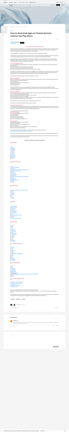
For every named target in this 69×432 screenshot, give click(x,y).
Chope (13, 235)
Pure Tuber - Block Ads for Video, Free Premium (19, 190)
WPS (12, 227)
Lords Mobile (13, 211)
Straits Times (13, 284)
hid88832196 (15, 320)
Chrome (12, 225)
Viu (11, 195)
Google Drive (13, 178)
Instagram (13, 149)
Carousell (13, 250)
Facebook (13, 148)
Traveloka (13, 236)
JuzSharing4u (16, 42)
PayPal (13, 276)
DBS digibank (13, 271)
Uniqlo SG (13, 260)
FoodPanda (13, 229)
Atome (12, 266)
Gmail (12, 166)
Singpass (13, 240)
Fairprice (12, 258)
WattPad (12, 194)
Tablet (21, 2)
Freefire (12, 209)
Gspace (13, 181)
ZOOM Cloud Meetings (15, 167)
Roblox (12, 217)
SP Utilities (13, 241)
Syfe (12, 267)
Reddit (12, 147)
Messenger (13, 155)
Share (3, 32)
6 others (18, 304)
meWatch (13, 198)
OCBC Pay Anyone (14, 272)
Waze (12, 226)
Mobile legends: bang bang (16, 218)
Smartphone (11, 2)
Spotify (12, 193)
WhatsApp (13, 150)
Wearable (15, 2)
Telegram (13, 152)
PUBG (12, 213)
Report (57, 307)
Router (27, 2)
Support (57, 2)
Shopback (13, 252)
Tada (12, 238)
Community (61, 2)
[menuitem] (11, 2)
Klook (13, 237)
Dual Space (14, 157)
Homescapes (13, 208)
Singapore (21, 26)
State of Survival (14, 207)
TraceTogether (14, 234)
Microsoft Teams (14, 174)
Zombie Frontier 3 (14, 210)
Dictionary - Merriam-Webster (16, 283)
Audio (24, 2)
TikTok (12, 196)
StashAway (13, 268)
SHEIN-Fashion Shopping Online (17, 253)
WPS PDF (12, 172)
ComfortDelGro (14, 233)
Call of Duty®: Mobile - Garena (16, 215)
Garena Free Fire (14, 206)
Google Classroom (14, 286)
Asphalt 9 (13, 216)
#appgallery (12, 299)
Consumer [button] (5, 0)
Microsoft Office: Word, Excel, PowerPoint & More (20, 169)
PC (18, 2)
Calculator (13, 168)
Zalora (12, 251)
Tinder (12, 158)
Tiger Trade (13, 269)
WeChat (12, 153)
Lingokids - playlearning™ (15, 285)
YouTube (12, 192)
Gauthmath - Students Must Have (17, 282)
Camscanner (13, 173)
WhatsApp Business (15, 179)
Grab (12, 228)
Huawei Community (12, 26)
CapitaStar (13, 259)
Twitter (12, 151)
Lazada (12, 248)
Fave (12, 257)
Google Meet (13, 175)
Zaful (12, 249)
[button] (64, 2)
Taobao (12, 254)
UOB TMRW (36, 274)
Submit (56, 346)
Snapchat (13, 156)
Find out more (42, 430)
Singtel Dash (13, 270)
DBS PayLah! (19, 274)
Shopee (12, 246)
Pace (12, 275)
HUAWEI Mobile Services (32, 2)
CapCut (12, 177)
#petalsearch (18, 299)
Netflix (12, 191)
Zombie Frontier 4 (14, 212)
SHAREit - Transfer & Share (16, 170)
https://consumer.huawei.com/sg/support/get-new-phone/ (21, 131)
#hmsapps (23, 299)
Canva (12, 182)
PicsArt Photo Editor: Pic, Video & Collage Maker (20, 176)
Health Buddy (13, 230)
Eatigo (12, 232)
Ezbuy (12, 255)
